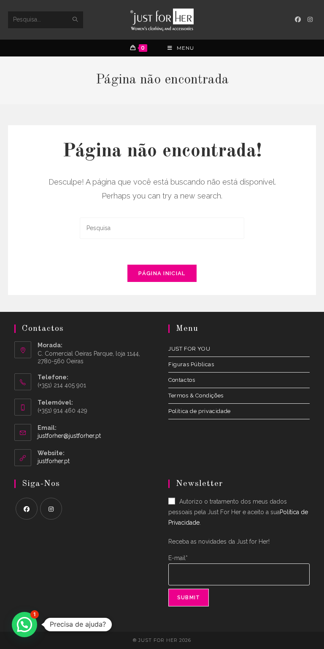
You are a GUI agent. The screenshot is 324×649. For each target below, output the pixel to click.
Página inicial (161, 273)
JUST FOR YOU (189, 349)
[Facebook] (27, 509)
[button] (24, 624)
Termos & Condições (196, 395)
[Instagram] (51, 509)
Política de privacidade (199, 411)
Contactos (181, 380)
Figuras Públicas (191, 364)
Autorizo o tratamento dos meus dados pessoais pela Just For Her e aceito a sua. (238, 512)
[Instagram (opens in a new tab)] (310, 19)
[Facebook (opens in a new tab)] (298, 19)
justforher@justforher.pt (69, 435)
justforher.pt (54, 461)
